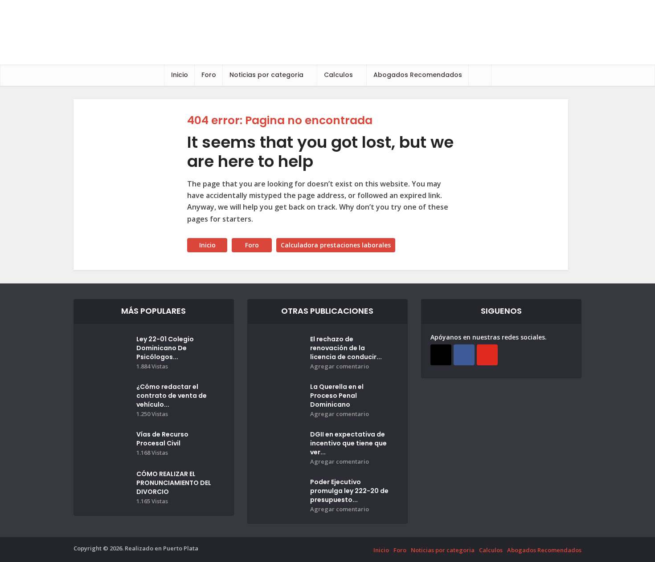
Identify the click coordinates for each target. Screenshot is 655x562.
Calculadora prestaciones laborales (336, 245)
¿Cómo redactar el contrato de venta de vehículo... (171, 395)
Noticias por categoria (266, 74)
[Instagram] (440, 354)
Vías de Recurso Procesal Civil (162, 439)
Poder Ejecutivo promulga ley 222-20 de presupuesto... (349, 490)
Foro (208, 74)
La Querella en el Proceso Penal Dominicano (337, 395)
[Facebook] (464, 354)
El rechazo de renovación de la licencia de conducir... (346, 348)
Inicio (179, 74)
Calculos (338, 74)
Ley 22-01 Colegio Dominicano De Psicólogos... (165, 348)
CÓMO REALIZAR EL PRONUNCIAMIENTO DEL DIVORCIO (173, 482)
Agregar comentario (339, 366)
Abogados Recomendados (417, 74)
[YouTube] (487, 354)
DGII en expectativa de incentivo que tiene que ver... (348, 443)
